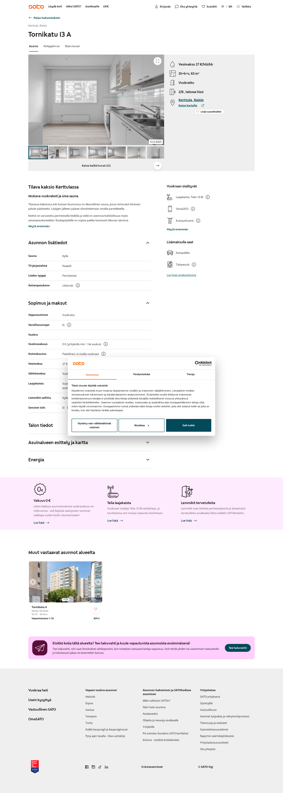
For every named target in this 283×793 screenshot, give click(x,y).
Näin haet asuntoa (154, 707)
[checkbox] (96, 609)
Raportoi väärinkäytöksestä (217, 736)
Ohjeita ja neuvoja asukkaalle (160, 720)
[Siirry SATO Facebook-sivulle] (87, 767)
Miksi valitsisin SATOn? (156, 700)
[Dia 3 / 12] (77, 152)
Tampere (91, 716)
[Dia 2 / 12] (58, 152)
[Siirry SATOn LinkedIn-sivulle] (106, 767)
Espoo (89, 703)
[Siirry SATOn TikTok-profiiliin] (100, 767)
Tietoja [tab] (191, 374)
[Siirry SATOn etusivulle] (36, 6)
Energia (36, 459)
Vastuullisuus (208, 710)
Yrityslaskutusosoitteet (214, 742)
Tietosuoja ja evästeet (213, 723)
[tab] (33, 46)
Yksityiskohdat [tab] (141, 374)
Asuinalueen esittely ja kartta (58, 442)
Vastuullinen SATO (42, 709)
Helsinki (90, 696)
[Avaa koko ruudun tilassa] (157, 61)
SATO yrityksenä (210, 696)
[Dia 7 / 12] (156, 152)
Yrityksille (148, 727)
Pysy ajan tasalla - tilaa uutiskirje (105, 736)
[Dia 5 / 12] (117, 152)
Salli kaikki (188, 425)
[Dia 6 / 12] (136, 152)
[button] (208, 197)
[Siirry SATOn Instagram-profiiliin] (93, 767)
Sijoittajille (206, 703)
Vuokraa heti (38, 690)
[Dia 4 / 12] (97, 152)
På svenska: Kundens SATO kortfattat (165, 733)
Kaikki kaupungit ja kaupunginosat (106, 729)
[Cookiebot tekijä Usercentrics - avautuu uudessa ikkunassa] (197, 363)
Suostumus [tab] (92, 374)
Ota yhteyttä (207, 749)
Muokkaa (139, 425)
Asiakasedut (150, 714)
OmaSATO (36, 719)
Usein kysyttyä (39, 700)
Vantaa (89, 710)
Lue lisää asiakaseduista (181, 275)
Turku (89, 723)
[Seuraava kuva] (157, 166)
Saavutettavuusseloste (214, 729)
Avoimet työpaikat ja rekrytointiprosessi (224, 716)
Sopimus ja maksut (47, 303)
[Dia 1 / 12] (38, 152)
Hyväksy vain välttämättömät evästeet (94, 425)
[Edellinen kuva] (33, 582)
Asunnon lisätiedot (47, 242)
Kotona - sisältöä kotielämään (161, 740)
